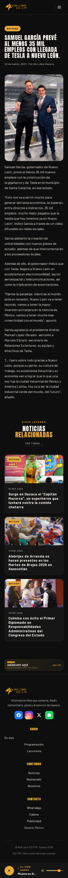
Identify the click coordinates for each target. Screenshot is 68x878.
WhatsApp (34, 807)
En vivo (9, 737)
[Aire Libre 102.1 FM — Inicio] (16, 7)
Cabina (34, 814)
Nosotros (34, 786)
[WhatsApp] (49, 715)
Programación (34, 744)
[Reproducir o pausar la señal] (9, 870)
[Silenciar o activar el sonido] (43, 871)
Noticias (34, 773)
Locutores (34, 751)
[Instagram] (29, 715)
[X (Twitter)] (39, 715)
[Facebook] (19, 715)
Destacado (34, 779)
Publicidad (34, 821)
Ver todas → (34, 443)
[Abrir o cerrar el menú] (59, 7)
